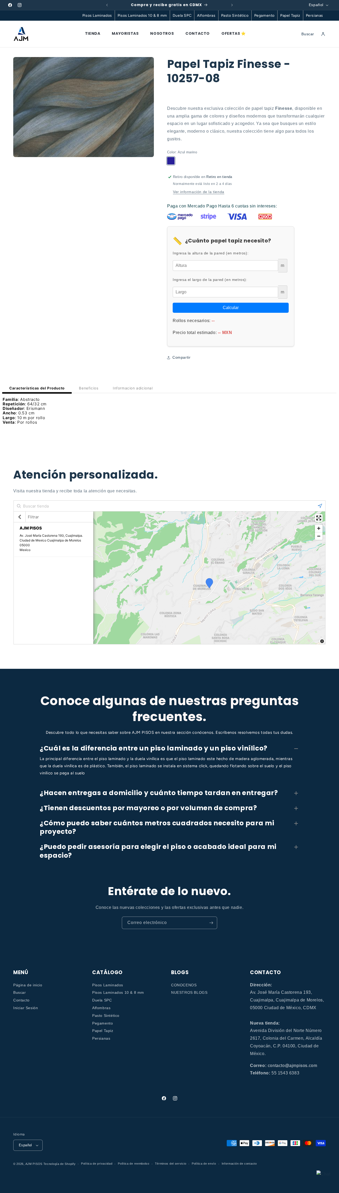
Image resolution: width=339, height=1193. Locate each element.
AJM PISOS (33, 1163)
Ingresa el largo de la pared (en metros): (210, 279)
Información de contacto (239, 1163)
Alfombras (206, 15)
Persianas (314, 15)
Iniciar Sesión (25, 1008)
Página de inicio (27, 985)
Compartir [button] (181, 357)
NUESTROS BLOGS (189, 993)
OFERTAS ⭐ (233, 33)
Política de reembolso (133, 1163)
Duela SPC (182, 15)
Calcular (231, 307)
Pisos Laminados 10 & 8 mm (142, 15)
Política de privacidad (96, 1163)
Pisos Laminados (97, 15)
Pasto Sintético (235, 15)
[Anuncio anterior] (107, 5)
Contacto (21, 1000)
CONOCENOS (184, 985)
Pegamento (264, 15)
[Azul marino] (171, 160)
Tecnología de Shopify (59, 1163)
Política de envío (204, 1163)
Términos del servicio (170, 1163)
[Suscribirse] (211, 923)
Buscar (19, 993)
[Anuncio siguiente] (232, 5)
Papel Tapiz (290, 15)
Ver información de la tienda (198, 192)
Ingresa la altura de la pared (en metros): (210, 253)
